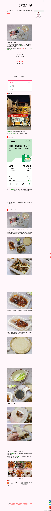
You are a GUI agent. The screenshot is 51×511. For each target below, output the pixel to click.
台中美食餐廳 (15, 502)
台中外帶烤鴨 (19, 503)
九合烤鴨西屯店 (22, 48)
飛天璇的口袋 (25, 5)
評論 (12, 89)
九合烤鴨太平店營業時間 (25, 504)
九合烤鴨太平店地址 (12, 504)
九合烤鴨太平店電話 (18, 504)
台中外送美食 (27, 503)
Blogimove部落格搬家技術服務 (47, 510)
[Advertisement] (19, 19)
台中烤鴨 (12, 502)
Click (50, 255)
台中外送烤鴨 (12, 503)
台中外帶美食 (23, 503)
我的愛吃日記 (19, 502)
